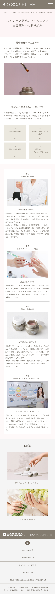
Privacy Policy (26, 558)
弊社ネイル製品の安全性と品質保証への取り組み (26, 580)
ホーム (6, 12)
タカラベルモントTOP (26, 565)
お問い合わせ (26, 550)
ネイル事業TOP (26, 572)
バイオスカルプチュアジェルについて (23, 12)
